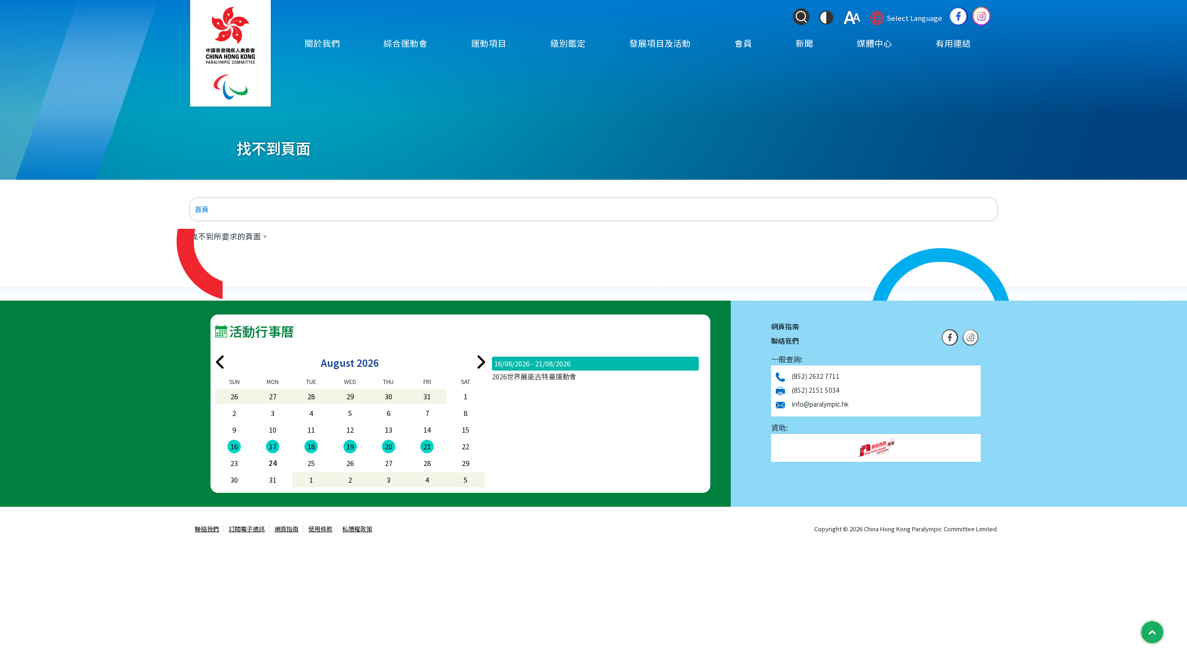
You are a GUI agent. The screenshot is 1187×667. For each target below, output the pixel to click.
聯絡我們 (785, 341)
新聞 (804, 43)
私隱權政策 (357, 529)
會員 (743, 43)
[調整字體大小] (852, 17)
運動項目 (488, 43)
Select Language (914, 18)
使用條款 (320, 529)
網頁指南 (785, 326)
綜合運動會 (405, 43)
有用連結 (953, 43)
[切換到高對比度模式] (826, 17)
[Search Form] (801, 16)
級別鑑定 (568, 43)
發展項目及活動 (660, 43)
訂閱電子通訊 (247, 529)
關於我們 (322, 43)
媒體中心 (874, 43)
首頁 (202, 209)
